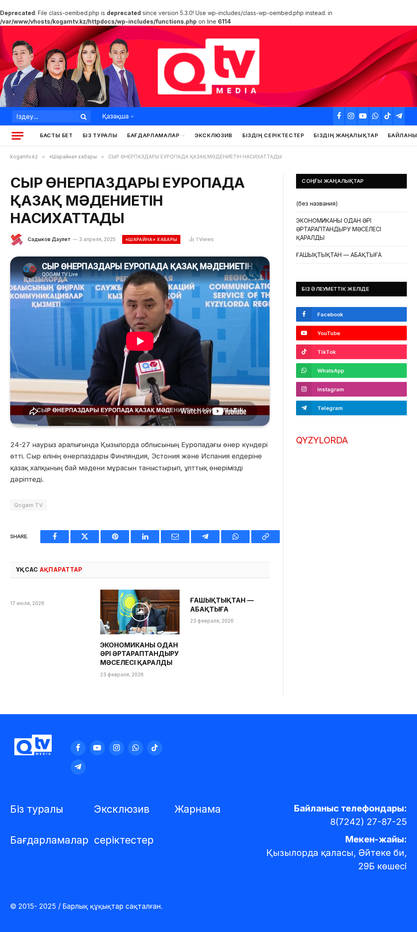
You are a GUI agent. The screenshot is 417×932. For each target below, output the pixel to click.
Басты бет (56, 135)
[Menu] (18, 135)
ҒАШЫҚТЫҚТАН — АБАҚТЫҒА (222, 604)
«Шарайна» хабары (151, 239)
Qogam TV (28, 505)
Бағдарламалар (153, 135)
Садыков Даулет (49, 239)
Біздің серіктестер (273, 135)
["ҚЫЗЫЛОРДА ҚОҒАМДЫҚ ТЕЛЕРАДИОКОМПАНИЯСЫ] (208, 66)
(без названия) (317, 203)
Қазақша (115, 116)
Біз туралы (100, 135)
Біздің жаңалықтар (346, 135)
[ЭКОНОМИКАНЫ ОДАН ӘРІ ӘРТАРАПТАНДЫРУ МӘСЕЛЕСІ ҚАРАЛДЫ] (140, 612)
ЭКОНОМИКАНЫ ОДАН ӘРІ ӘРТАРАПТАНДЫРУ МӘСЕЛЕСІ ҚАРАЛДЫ (139, 654)
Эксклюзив (214, 135)
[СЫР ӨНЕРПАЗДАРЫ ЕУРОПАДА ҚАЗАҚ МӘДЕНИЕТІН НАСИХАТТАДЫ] (140, 341)
